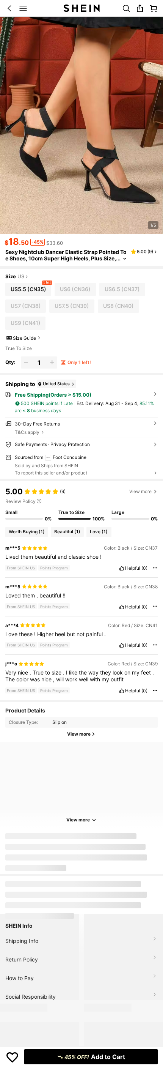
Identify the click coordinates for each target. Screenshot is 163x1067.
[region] (81, 504)
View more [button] (140, 491)
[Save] (12, 1056)
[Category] (23, 8)
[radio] (28, 289)
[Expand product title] (124, 258)
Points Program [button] (54, 568)
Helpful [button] (132, 568)
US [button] (20, 276)
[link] (126, 8)
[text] (81, 556)
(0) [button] (144, 568)
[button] (9, 8)
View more (78, 820)
